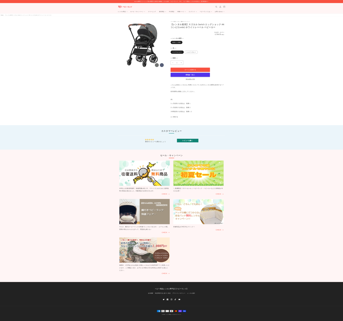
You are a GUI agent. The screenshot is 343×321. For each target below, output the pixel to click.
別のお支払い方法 (190, 79)
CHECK (164, 194)
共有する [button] (175, 117)
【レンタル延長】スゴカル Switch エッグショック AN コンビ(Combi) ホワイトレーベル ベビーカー (28, 15)
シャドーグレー (191, 52)
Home (2, 15)
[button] (122, 11)
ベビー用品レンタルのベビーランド (173, 314)
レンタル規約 (191, 293)
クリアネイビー (177, 52)
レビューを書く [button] (187, 140)
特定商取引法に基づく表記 (163, 293)
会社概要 (150, 293)
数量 (174, 58)
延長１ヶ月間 (176, 42)
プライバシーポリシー (178, 293)
